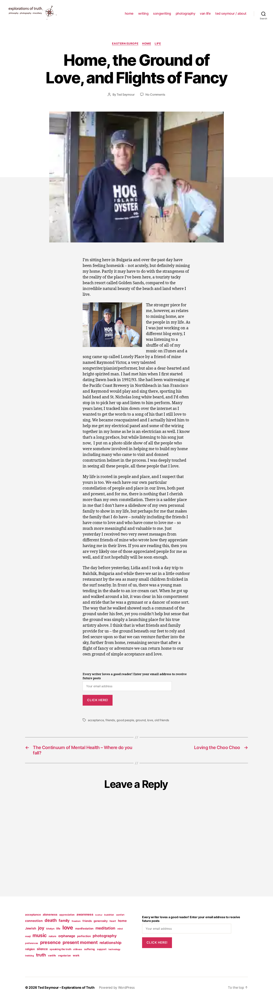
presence (50, 942)
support (101, 949)
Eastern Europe (125, 43)
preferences (31, 943)
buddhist (109, 914)
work (76, 955)
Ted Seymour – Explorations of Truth (66, 987)
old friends (162, 720)
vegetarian (64, 955)
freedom (76, 921)
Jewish (30, 928)
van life (205, 13)
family (64, 920)
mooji (28, 936)
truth (41, 955)
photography (185, 13)
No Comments (155, 94)
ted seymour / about (230, 13)
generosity (101, 921)
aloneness (50, 914)
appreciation (66, 914)
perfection (84, 936)
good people (125, 720)
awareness (85, 914)
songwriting (162, 13)
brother (98, 915)
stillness (77, 949)
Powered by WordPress (117, 987)
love (150, 720)
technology (114, 949)
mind (120, 928)
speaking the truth (60, 949)
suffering (89, 949)
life (158, 43)
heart (113, 920)
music (39, 935)
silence (42, 949)
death (51, 920)
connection (34, 921)
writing (143, 13)
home (129, 13)
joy (41, 928)
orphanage (66, 936)
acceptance (96, 720)
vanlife (52, 955)
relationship (110, 942)
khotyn (50, 928)
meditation (105, 928)
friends (110, 720)
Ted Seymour (126, 94)
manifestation (84, 928)
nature (52, 936)
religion (30, 949)
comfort (120, 914)
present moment (80, 942)
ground (141, 720)
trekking (29, 955)
